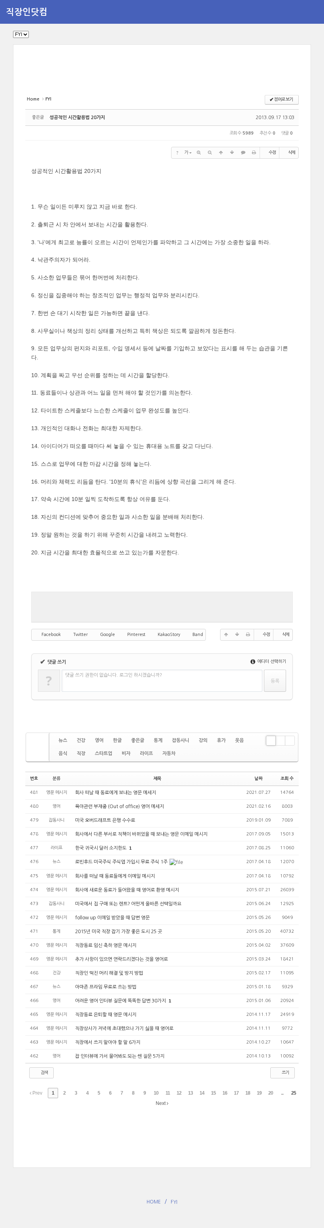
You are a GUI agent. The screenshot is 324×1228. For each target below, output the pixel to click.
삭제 (291, 152)
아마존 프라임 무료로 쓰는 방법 (106, 987)
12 (179, 1093)
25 (293, 1093)
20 (270, 1093)
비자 (126, 753)
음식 (62, 753)
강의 (203, 740)
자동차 (168, 753)
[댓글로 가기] (243, 152)
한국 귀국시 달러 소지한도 (101, 848)
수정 (272, 152)
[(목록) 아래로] (231, 152)
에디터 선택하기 (271, 661)
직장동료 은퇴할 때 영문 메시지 (105, 1014)
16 (224, 1093)
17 (236, 1093)
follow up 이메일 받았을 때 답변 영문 (112, 917)
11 (168, 1093)
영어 (99, 740)
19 (259, 1093)
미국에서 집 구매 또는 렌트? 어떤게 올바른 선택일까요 (128, 904)
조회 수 (287, 778)
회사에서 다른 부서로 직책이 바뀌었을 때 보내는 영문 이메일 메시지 (141, 834)
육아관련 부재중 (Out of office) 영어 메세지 (119, 806)
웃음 (239, 740)
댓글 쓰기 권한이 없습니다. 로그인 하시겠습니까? (113, 675)
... (282, 1093)
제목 (157, 778)
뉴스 (62, 740)
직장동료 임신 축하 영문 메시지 (105, 945)
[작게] (209, 152)
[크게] (198, 152)
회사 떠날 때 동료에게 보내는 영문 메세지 (115, 792)
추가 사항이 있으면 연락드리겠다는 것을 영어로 (121, 959)
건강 (81, 740)
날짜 (258, 778)
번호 (34, 778)
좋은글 (137, 740)
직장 (81, 753)
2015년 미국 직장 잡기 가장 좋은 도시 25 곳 (118, 931)
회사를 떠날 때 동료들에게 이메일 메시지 (115, 876)
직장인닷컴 (26, 12)
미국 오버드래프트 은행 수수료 (105, 820)
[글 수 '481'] (38, 747)
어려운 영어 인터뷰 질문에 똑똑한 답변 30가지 (121, 1000)
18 (247, 1093)
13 (190, 1093)
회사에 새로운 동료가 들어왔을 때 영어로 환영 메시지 (127, 890)
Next (161, 1103)
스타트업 (103, 753)
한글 (117, 740)
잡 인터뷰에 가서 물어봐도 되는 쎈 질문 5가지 (119, 1056)
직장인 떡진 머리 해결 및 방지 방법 (109, 973)
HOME (154, 1202)
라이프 (146, 753)
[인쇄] (254, 152)
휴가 (221, 740)
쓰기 (285, 1072)
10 (156, 1093)
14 (202, 1093)
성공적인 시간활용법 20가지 (77, 117)
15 (213, 1093)
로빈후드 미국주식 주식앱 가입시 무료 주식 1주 (122, 862)
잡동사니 (180, 740)
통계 (158, 740)
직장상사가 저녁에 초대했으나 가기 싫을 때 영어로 (124, 1028)
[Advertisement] (169, 74)
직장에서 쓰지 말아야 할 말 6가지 (107, 1042)
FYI (174, 1202)
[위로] (220, 152)
